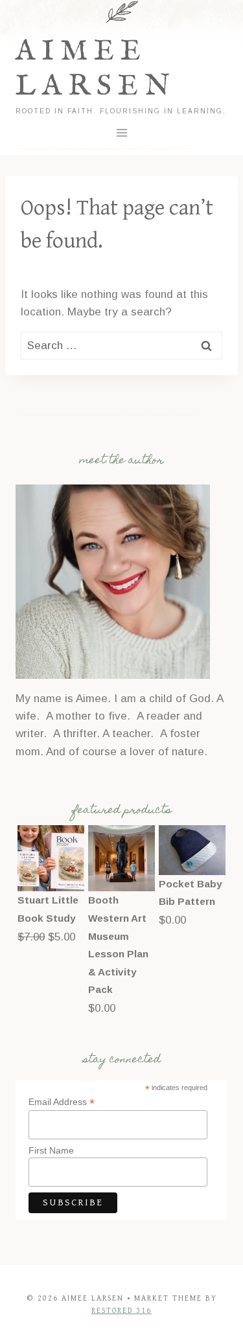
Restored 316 (121, 1310)
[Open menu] (121, 132)
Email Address (62, 1102)
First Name (51, 1150)
